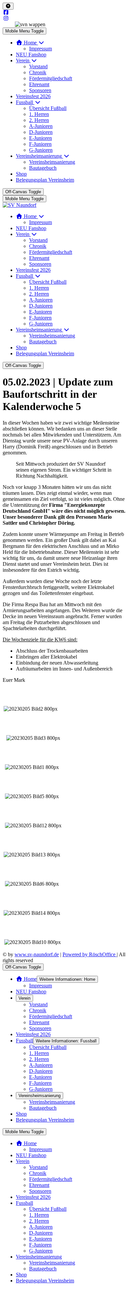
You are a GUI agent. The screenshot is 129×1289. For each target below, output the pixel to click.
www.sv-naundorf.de (37, 954)
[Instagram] (6, 18)
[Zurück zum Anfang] (8, 6)
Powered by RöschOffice (90, 954)
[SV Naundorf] (19, 205)
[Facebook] (6, 12)
